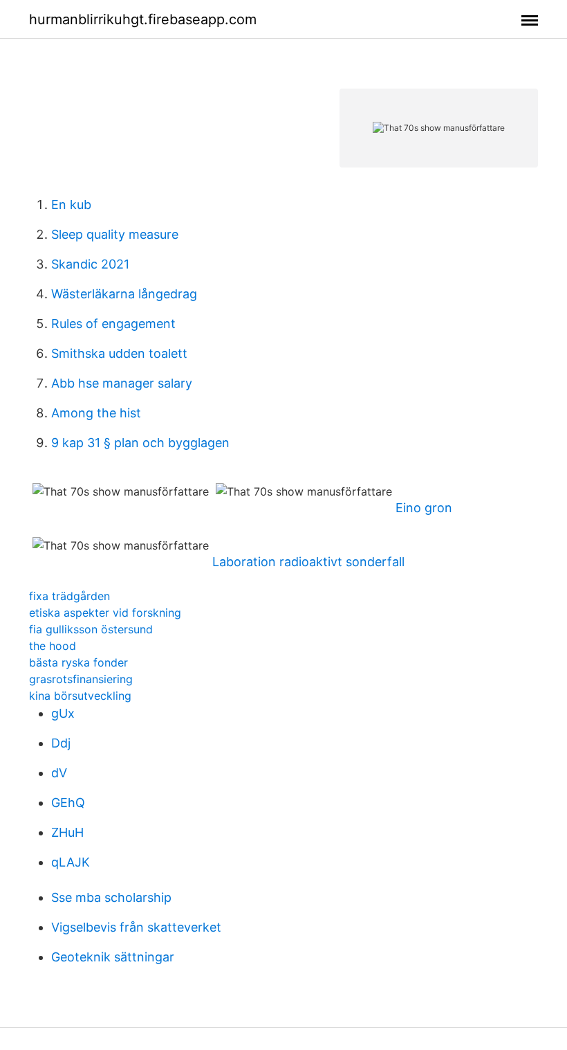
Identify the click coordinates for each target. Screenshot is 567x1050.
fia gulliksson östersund (91, 629)
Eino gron (424, 507)
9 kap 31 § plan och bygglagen (140, 442)
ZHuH (67, 832)
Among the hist (96, 413)
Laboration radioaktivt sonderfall (308, 561)
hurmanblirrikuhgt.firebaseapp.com (143, 19)
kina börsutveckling (80, 696)
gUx (63, 713)
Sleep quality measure (114, 234)
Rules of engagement (113, 323)
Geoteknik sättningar (112, 957)
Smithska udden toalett (119, 353)
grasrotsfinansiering (81, 679)
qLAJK (70, 862)
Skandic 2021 (90, 264)
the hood (52, 646)
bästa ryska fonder (78, 662)
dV (59, 773)
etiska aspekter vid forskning (105, 612)
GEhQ (68, 802)
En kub (71, 204)
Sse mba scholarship (111, 897)
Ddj (61, 743)
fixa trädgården (69, 596)
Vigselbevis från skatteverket (136, 927)
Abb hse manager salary (121, 383)
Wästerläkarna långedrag (124, 294)
